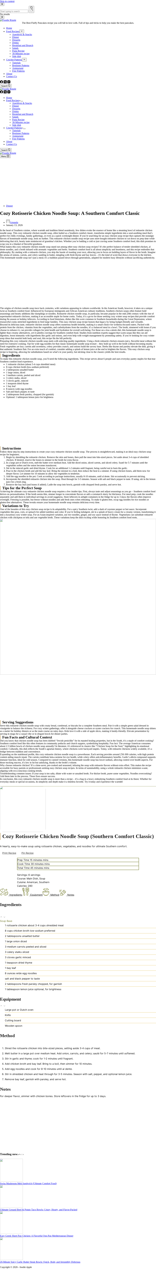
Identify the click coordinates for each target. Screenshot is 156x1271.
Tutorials (16, 130)
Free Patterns (18, 138)
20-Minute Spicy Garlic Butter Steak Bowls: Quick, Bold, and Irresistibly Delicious (40, 1262)
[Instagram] (8, 92)
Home (9, 97)
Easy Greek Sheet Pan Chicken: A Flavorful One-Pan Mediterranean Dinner (36, 1236)
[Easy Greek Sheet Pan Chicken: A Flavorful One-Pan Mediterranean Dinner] (11, 1233)
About (9, 141)
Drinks (15, 111)
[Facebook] (2, 92)
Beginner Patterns (20, 133)
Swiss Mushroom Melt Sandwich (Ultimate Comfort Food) (28, 1183)
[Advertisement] (78, 181)
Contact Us (11, 144)
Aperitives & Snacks (22, 103)
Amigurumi (17, 136)
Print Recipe (9, 852)
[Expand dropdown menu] (22, 101)
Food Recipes (12, 100)
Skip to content (7, 1)
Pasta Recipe (18, 119)
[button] (1, 917)
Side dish (16, 125)
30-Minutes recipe (21, 122)
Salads (15, 117)
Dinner (15, 106)
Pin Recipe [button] (27, 852)
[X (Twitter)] (5, 92)
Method (54, 894)
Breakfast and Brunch (22, 114)
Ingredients (15, 894)
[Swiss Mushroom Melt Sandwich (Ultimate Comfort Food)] (11, 1180)
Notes (70, 894)
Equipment (36, 894)
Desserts (16, 108)
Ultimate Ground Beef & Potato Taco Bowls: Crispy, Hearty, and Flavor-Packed (38, 1209)
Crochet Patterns (14, 128)
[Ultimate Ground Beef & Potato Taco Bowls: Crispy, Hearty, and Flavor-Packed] (11, 1207)
